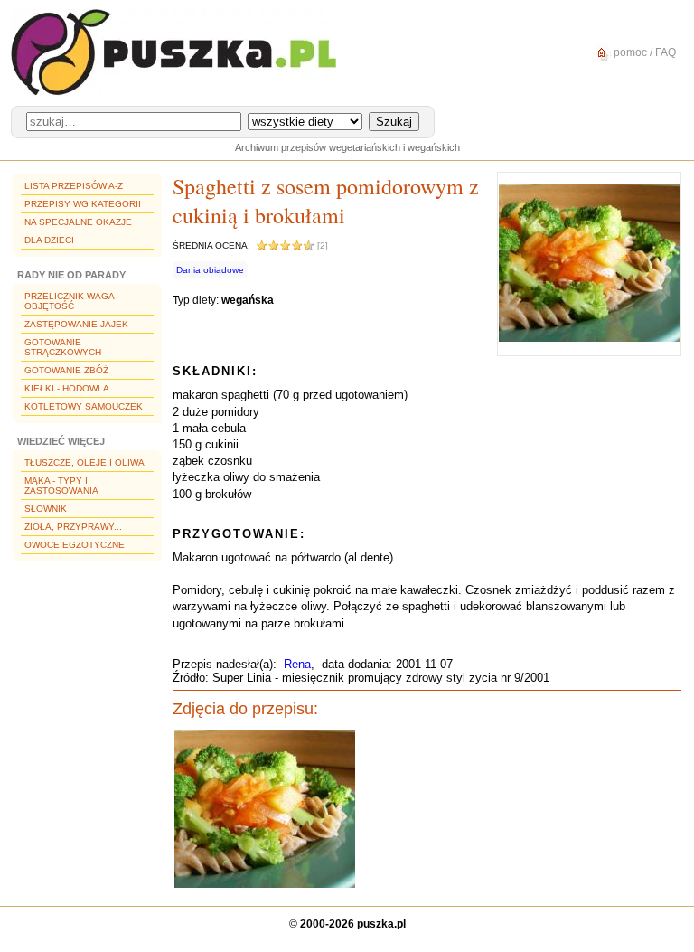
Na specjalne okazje (78, 222)
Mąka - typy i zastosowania (61, 485)
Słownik (45, 509)
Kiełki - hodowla (66, 388)
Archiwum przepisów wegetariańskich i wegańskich (347, 147)
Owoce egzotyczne (74, 545)
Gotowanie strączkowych (62, 347)
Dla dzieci (49, 240)
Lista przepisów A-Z (73, 186)
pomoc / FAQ (643, 52)
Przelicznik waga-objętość (70, 301)
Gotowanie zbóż (66, 370)
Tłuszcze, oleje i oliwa (84, 462)
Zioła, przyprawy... (73, 527)
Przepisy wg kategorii (82, 204)
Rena (297, 664)
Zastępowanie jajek (76, 324)
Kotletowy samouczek (83, 406)
